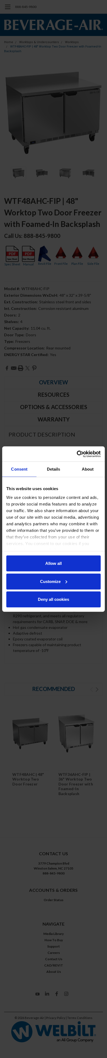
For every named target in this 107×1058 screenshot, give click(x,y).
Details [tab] (53, 469)
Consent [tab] (19, 469)
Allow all (53, 563)
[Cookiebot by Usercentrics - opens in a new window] (77, 453)
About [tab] (88, 469)
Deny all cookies (53, 599)
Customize (50, 581)
